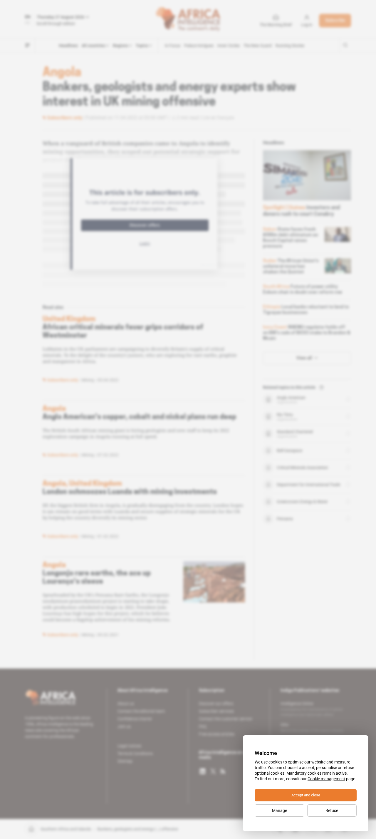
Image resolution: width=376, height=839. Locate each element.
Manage (279, 810)
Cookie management (326, 778)
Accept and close (305, 795)
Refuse (331, 810)
